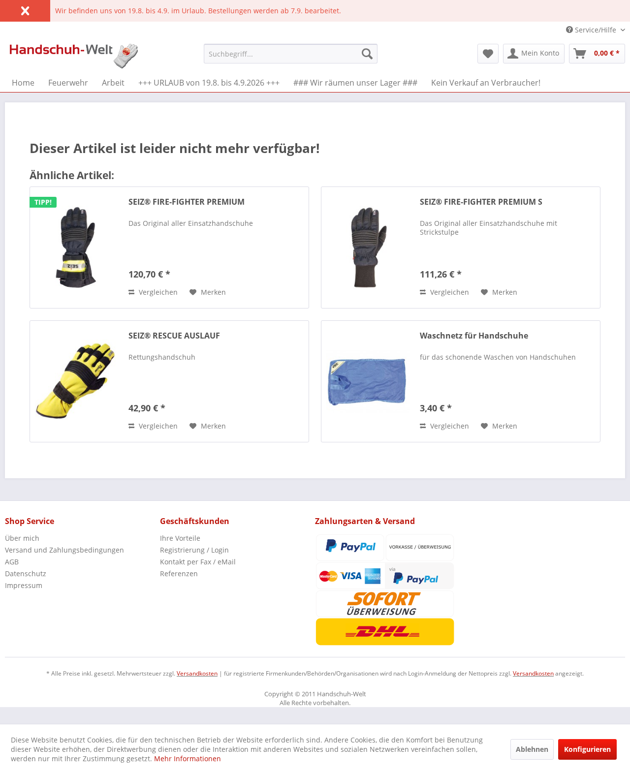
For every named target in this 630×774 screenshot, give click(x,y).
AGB (12, 561)
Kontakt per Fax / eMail (198, 561)
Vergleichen (157, 292)
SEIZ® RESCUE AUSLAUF (174, 336)
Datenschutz (25, 573)
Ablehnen (532, 749)
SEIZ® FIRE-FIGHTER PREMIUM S (481, 202)
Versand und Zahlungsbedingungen (64, 550)
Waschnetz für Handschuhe (474, 336)
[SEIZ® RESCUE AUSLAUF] (77, 381)
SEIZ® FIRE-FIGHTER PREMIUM (186, 202)
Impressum (23, 585)
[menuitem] (291, 53)
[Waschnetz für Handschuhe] (368, 381)
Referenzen (179, 573)
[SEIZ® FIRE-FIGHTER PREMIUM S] (368, 247)
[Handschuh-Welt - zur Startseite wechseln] (74, 56)
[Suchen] (367, 53)
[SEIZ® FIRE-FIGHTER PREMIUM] (77, 247)
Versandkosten (197, 673)
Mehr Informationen (187, 758)
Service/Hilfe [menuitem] (595, 29)
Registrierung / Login (194, 550)
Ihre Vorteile (180, 538)
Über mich (22, 538)
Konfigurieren (587, 749)
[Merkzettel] (488, 53)
